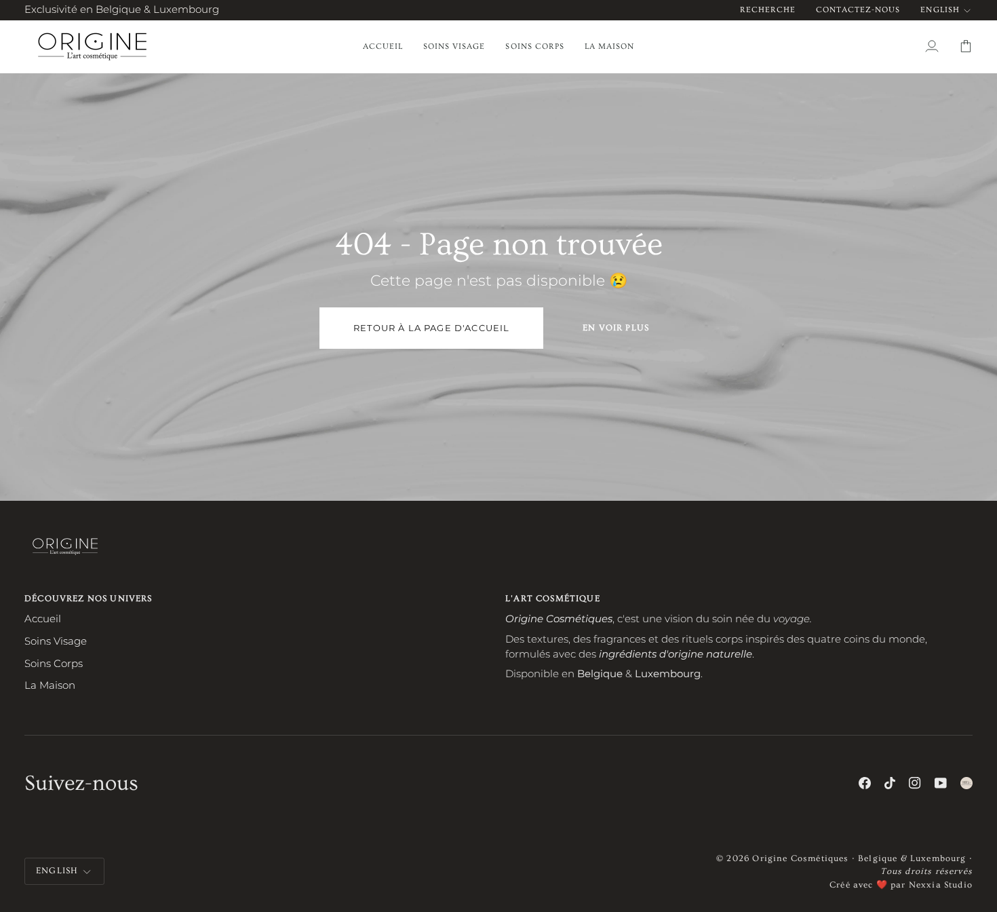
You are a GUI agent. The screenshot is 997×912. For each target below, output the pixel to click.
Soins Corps (53, 664)
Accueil (42, 619)
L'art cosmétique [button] (552, 598)
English (939, 9)
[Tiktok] (889, 783)
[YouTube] (941, 783)
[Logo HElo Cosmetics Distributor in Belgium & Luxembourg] (966, 783)
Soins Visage (55, 641)
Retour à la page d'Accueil (431, 327)
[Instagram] (915, 783)
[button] (454, 46)
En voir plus (616, 327)
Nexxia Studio (941, 885)
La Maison (49, 685)
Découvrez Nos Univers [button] (88, 598)
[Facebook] (865, 783)
